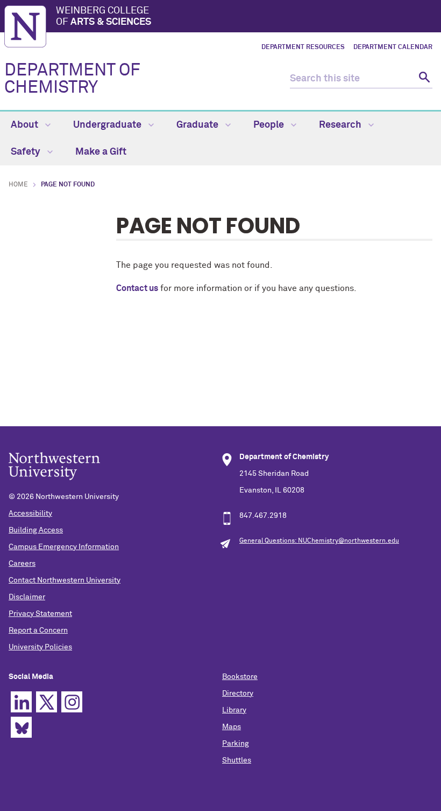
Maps (231, 727)
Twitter (46, 701)
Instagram (71, 701)
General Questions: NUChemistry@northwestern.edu (319, 541)
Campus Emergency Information (64, 547)
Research (341, 125)
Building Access (36, 530)
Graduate (198, 125)
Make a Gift (100, 152)
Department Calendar (392, 47)
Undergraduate (108, 125)
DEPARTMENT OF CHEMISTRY (72, 79)
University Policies (40, 647)
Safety (26, 152)
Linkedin (21, 701)
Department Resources (303, 47)
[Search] (423, 79)
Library (234, 710)
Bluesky (21, 727)
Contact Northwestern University (64, 580)
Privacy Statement (40, 614)
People (269, 125)
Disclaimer (27, 597)
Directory (237, 693)
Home (18, 185)
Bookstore (240, 677)
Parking (235, 743)
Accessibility (30, 513)
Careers (22, 563)
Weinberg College (103, 16)
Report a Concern (38, 630)
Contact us (137, 288)
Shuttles (236, 760)
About (25, 125)
